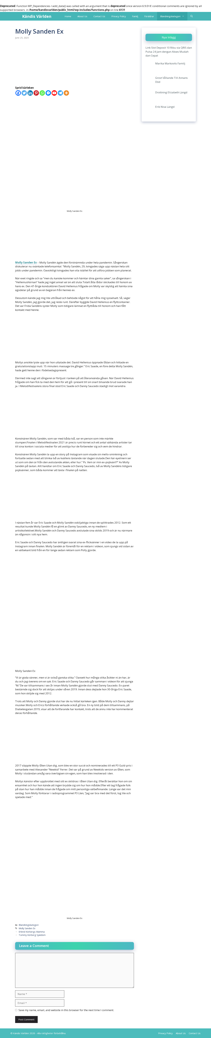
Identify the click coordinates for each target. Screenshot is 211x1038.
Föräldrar (149, 16)
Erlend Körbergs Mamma (32, 931)
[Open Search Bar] (191, 16)
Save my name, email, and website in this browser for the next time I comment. (66, 1010)
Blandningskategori (170, 16)
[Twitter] (24, 93)
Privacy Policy (118, 16)
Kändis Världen (36, 16)
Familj (135, 16)
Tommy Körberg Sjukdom (32, 935)
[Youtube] (54, 93)
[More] (66, 93)
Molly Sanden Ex (26, 262)
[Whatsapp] (42, 93)
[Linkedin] (30, 93)
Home (68, 16)
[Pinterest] (36, 93)
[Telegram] (60, 93)
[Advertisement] (74, 63)
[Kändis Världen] (18, 16)
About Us (82, 16)
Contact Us (99, 16)
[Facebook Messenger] (48, 93)
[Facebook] (18, 93)
